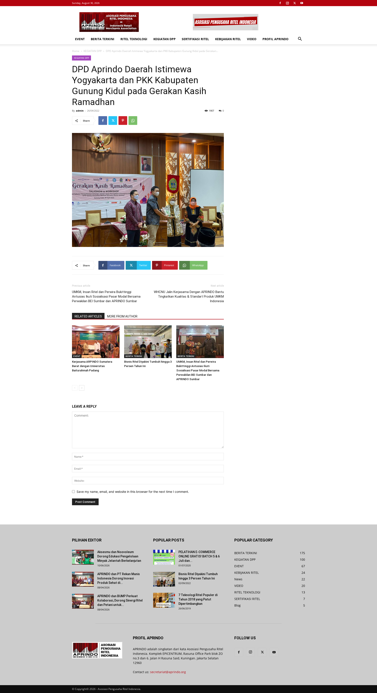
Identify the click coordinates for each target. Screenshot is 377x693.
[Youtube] (301, 3)
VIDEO (251, 39)
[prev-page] (74, 388)
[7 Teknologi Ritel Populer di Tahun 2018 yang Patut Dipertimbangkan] (164, 600)
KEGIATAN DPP (164, 39)
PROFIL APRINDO (275, 39)
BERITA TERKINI (102, 39)
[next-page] (81, 388)
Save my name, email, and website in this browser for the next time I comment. (133, 491)
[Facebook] (280, 3)
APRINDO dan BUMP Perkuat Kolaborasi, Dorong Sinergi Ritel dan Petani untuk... (120, 600)
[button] (300, 39)
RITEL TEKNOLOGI (133, 39)
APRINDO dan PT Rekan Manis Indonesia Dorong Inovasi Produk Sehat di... (118, 578)
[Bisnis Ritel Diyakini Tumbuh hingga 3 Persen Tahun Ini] (148, 341)
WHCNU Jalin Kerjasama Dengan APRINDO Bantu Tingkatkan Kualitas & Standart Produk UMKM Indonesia (189, 296)
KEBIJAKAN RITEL (228, 39)
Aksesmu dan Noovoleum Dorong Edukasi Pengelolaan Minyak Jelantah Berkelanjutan (119, 556)
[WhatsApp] (133, 120)
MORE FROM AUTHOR (122, 316)
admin (80, 110)
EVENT (80, 39)
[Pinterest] (122, 120)
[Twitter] (294, 3)
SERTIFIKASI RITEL (195, 39)
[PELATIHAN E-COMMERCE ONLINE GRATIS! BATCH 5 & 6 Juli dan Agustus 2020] (164, 557)
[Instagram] (287, 3)
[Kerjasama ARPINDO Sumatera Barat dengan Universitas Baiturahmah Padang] (96, 341)
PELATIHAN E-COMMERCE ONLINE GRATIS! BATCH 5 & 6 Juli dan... (199, 556)
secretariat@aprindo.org (168, 672)
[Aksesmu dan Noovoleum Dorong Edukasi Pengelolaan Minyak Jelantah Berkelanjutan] (83, 557)
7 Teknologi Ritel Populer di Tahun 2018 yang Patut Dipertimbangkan (198, 599)
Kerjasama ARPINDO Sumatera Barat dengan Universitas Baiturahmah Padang (92, 366)
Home (75, 51)
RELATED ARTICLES (88, 316)
